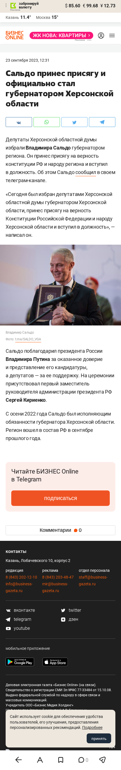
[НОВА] (59, 35)
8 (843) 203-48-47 (58, 577)
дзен (73, 619)
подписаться (60, 498)
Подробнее (92, 727)
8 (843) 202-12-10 (21, 577)
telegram (22, 619)
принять (98, 738)
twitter (74, 610)
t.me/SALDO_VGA (28, 339)
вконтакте (24, 610)
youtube (21, 628)
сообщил (85, 172)
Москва (43, 17)
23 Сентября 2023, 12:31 (28, 60)
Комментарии (61, 530)
